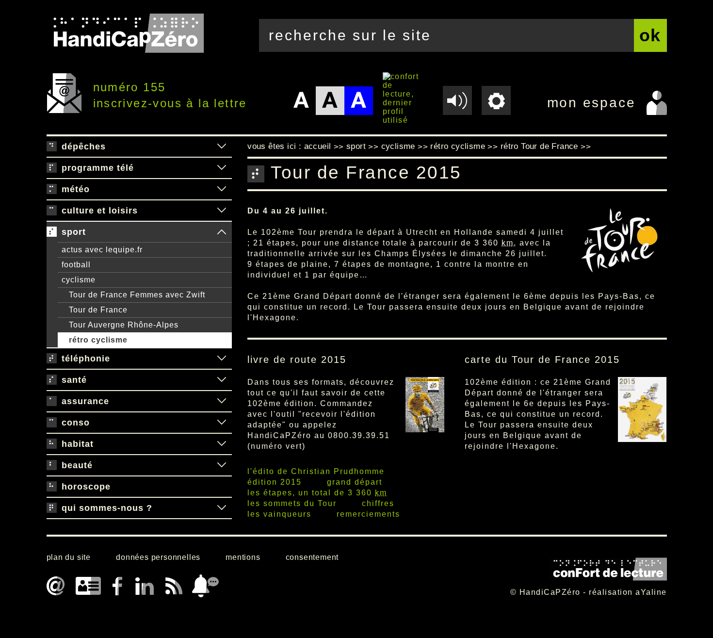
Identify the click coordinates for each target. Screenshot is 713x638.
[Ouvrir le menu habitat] (221, 444)
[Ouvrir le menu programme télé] (221, 168)
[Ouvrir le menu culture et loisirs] (221, 210)
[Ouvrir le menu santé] (221, 380)
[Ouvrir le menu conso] (221, 422)
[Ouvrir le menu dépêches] (221, 146)
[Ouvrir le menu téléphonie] (221, 358)
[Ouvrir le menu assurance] (221, 401)
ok (650, 35)
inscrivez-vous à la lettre (170, 103)
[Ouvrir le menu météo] (221, 189)
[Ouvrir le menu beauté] (221, 465)
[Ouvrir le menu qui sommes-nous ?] (221, 508)
